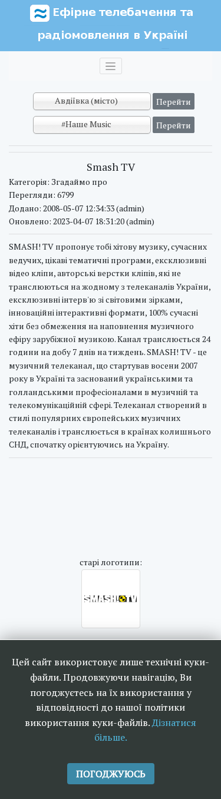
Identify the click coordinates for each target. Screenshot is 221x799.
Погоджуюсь (111, 773)
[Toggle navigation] (111, 66)
